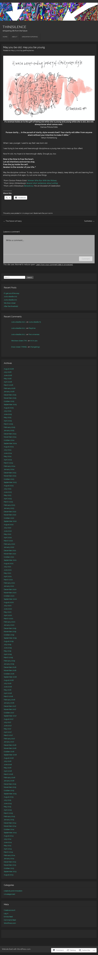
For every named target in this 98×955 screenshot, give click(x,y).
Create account (9, 910)
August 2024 (9, 447)
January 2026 (9, 391)
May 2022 (7, 534)
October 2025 (9, 401)
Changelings (35, 347)
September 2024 (10, 443)
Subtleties (89, 221)
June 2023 (8, 492)
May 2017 (7, 729)
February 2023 (9, 505)
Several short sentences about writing (42, 183)
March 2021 (8, 580)
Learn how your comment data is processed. (54, 265)
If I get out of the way (11, 293)
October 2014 (9, 829)
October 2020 (9, 596)
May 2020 (7, 612)
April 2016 (8, 771)
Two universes (34, 334)
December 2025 (10, 395)
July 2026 (7, 372)
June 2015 (8, 803)
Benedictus (28, 186)
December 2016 (10, 745)
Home (5, 37)
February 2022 (9, 544)
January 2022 (9, 547)
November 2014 (10, 826)
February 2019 (9, 661)
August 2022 (9, 525)
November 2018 (10, 670)
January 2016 (9, 781)
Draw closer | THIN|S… (19, 347)
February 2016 (9, 777)
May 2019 (7, 651)
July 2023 (7, 489)
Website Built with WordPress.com (16, 949)
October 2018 (9, 674)
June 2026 (8, 375)
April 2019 (8, 654)
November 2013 (10, 865)
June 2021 (8, 570)
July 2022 (7, 528)
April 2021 (8, 576)
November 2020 (10, 593)
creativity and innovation (13, 891)
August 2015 (8, 797)
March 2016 (8, 774)
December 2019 (10, 628)
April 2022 (8, 537)
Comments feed (10, 920)
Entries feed (8, 917)
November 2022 (10, 515)
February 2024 (9, 466)
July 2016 (7, 761)
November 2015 (10, 787)
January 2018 (9, 703)
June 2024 (8, 453)
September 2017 (10, 716)
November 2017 (10, 709)
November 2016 (10, 748)
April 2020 (8, 615)
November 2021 (10, 554)
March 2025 (8, 424)
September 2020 (10, 599)
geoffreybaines (28, 50)
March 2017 (8, 735)
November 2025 (10, 398)
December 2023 (10, 473)
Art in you (33, 341)
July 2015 (7, 800)
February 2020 (9, 622)
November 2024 (10, 437)
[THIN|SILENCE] (49, 12)
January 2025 (9, 430)
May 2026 (7, 379)
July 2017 (7, 722)
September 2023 (10, 482)
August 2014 (9, 836)
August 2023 (9, 486)
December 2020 (10, 589)
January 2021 (9, 586)
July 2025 (7, 411)
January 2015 (9, 820)
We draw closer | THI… (19, 341)
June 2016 (8, 765)
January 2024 (9, 469)
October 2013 (9, 868)
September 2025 (10, 404)
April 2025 (8, 421)
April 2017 (8, 732)
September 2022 (10, 521)
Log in (6, 913)
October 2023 (9, 479)
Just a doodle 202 (10, 296)
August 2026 (9, 369)
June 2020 (8, 609)
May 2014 (7, 846)
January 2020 (9, 625)
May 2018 (7, 690)
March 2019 (8, 657)
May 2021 (7, 573)
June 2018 (8, 687)
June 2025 (8, 414)
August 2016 (9, 758)
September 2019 (10, 638)
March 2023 (8, 502)
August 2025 (9, 408)
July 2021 (7, 567)
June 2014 (8, 842)
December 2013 (10, 862)
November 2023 (10, 476)
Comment (86, 259)
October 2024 (9, 440)
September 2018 (10, 677)
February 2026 (9, 388)
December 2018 (10, 667)
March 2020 (8, 618)
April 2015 (8, 810)
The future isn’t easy (12, 221)
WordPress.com (10, 923)
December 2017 (10, 706)
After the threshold (11, 306)
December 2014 (10, 823)
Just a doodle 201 (10, 300)
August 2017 (8, 719)
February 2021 (9, 583)
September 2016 (10, 755)
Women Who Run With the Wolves (41, 180)
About (14, 37)
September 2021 (10, 560)
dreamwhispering (30, 37)
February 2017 (9, 739)
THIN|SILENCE (14, 27)
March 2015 (8, 813)
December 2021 (10, 550)
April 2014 (8, 849)
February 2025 (9, 427)
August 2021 (8, 563)
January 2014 (9, 858)
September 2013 (10, 871)
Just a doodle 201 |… (18, 328)
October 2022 (9, 518)
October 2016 (9, 752)
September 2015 (10, 794)
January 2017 (9, 742)
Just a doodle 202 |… (18, 322)
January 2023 (9, 508)
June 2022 (8, 531)
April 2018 (8, 693)
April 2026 (8, 382)
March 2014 (8, 852)
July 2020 (7, 606)
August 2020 (9, 602)
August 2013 (8, 875)
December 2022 (10, 512)
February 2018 (9, 700)
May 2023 (7, 495)
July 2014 (7, 839)
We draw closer (10, 303)
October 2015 (9, 790)
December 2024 (10, 434)
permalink (49, 213)
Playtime (32, 328)
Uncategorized (27, 213)
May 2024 (7, 456)
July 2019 (7, 644)
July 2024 (7, 450)
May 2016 (7, 768)
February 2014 (9, 855)
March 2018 (8, 696)
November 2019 (10, 631)
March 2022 (8, 541)
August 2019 (9, 641)
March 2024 (8, 463)
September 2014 (10, 833)
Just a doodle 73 (35, 322)
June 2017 (8, 726)
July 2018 (7, 683)
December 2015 (10, 784)
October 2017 (9, 713)
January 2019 (9, 664)
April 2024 (8, 460)
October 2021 (9, 557)
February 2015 (9, 816)
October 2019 (9, 635)
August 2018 (9, 680)
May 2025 (7, 417)
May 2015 (7, 807)
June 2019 (8, 648)
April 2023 (8, 499)
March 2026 (8, 385)
